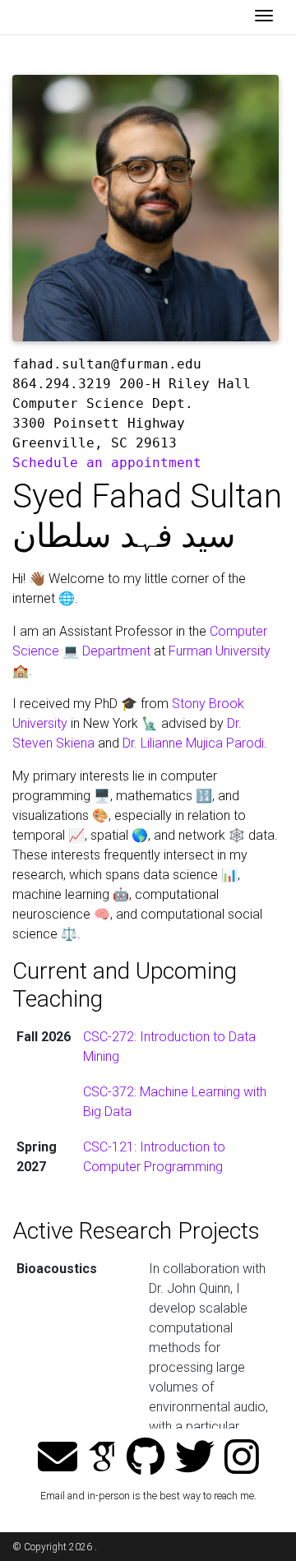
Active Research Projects (136, 1230)
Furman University (220, 651)
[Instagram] (241, 1457)
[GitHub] (146, 1457)
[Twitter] (195, 1457)
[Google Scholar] (102, 1457)
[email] (57, 1457)
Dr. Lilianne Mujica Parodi (193, 743)
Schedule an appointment (106, 462)
